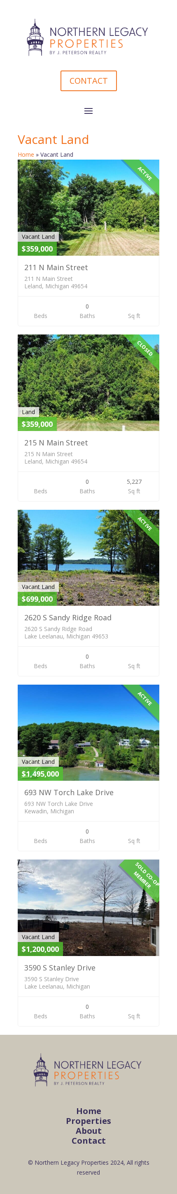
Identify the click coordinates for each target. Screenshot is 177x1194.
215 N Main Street (56, 442)
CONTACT (89, 80)
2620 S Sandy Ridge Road (68, 617)
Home (26, 154)
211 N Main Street (56, 267)
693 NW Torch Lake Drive (69, 792)
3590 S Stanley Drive (59, 968)
